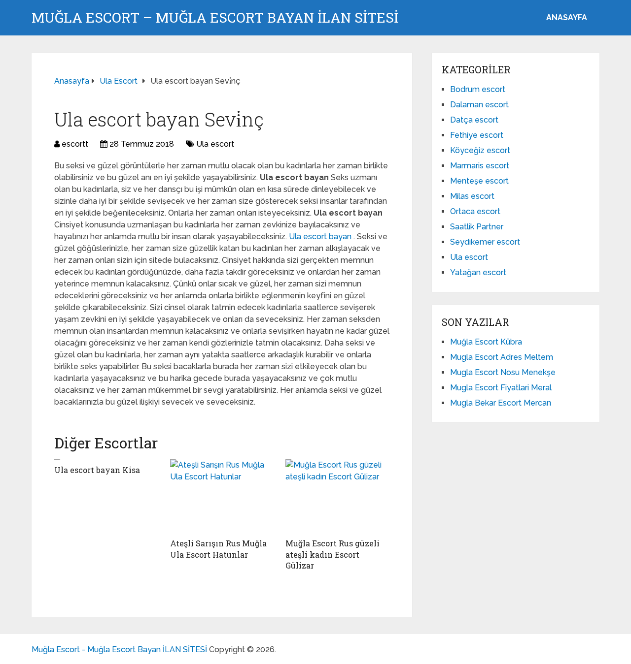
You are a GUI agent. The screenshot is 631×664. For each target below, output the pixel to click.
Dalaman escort (479, 104)
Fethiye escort (476, 135)
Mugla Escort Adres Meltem (501, 357)
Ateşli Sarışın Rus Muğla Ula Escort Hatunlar (218, 548)
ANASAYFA (566, 17)
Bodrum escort (477, 89)
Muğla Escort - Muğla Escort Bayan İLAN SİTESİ (119, 649)
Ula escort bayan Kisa (97, 470)
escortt (75, 144)
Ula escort (215, 144)
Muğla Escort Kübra (486, 342)
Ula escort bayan (321, 236)
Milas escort (472, 196)
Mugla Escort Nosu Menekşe (503, 372)
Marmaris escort (479, 165)
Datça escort (474, 120)
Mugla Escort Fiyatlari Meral (501, 387)
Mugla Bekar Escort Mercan (500, 403)
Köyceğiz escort (480, 150)
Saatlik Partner (476, 226)
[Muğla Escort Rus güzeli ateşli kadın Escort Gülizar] (337, 496)
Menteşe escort (479, 181)
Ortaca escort (475, 211)
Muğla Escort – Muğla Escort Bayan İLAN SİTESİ (215, 18)
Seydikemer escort (485, 242)
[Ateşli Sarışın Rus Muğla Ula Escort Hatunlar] (222, 496)
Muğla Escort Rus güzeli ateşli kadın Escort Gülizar (332, 554)
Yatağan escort (478, 272)
